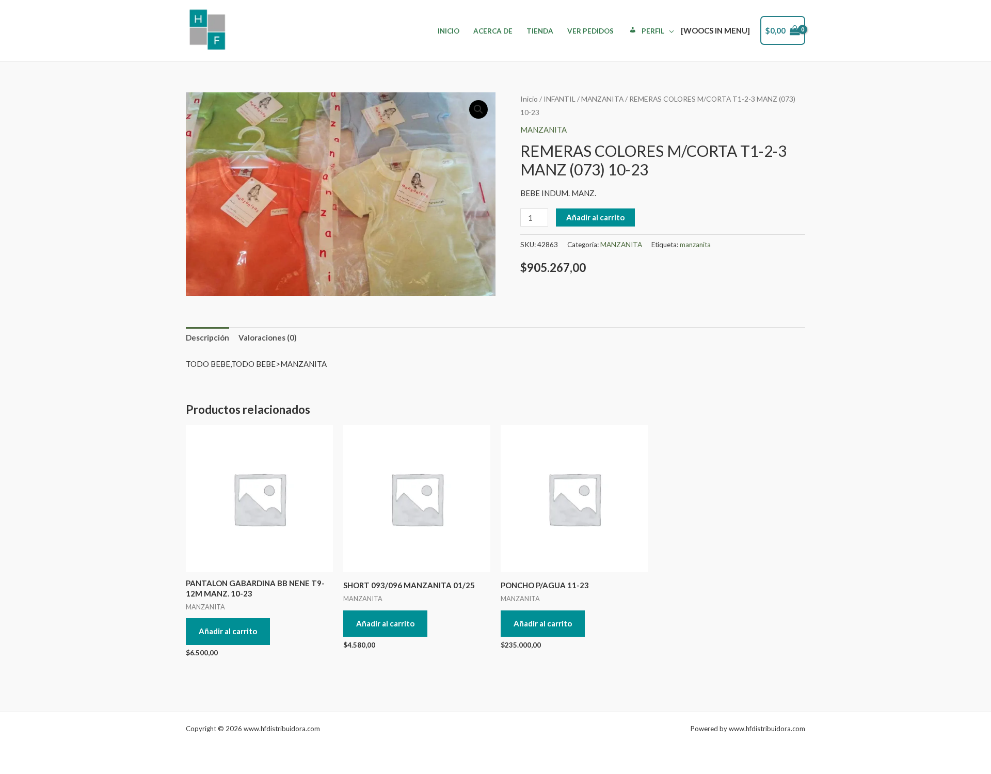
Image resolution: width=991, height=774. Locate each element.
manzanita (695, 244)
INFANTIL (560, 98)
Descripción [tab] (207, 337)
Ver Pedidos (590, 31)
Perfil (653, 31)
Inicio (448, 31)
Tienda (539, 31)
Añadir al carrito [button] (228, 631)
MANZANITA (602, 98)
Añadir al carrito (595, 217)
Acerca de (493, 31)
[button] (478, 109)
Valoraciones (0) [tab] (267, 337)
